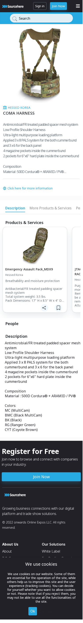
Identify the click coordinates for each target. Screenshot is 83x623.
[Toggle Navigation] (78, 6)
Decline (46, 611)
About (7, 551)
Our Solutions (53, 544)
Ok (32, 611)
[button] (34, 272)
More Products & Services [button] (51, 208)
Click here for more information (30, 188)
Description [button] (15, 208)
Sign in (39, 6)
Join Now (58, 6)
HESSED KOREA (19, 107)
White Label (51, 551)
